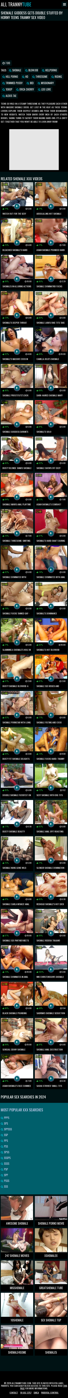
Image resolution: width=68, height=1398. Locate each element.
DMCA (36, 1392)
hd (26, 77)
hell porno (11, 77)
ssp (5, 1135)
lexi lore (46, 89)
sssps (7, 1158)
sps (5, 1123)
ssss (6, 1164)
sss (5, 1186)
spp (5, 1175)
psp (5, 1169)
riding (58, 77)
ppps (6, 1118)
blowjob (33, 70)
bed (31, 83)
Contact (14, 1392)
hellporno (51, 70)
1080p (8, 89)
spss (6, 1152)
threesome (41, 77)
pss (5, 1146)
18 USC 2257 (26, 1392)
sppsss (7, 1129)
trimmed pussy (14, 83)
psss (6, 1181)
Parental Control (50, 1392)
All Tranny (16, 4)
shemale (16, 70)
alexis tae (10, 96)
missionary (47, 83)
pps (5, 1141)
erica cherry (26, 89)
